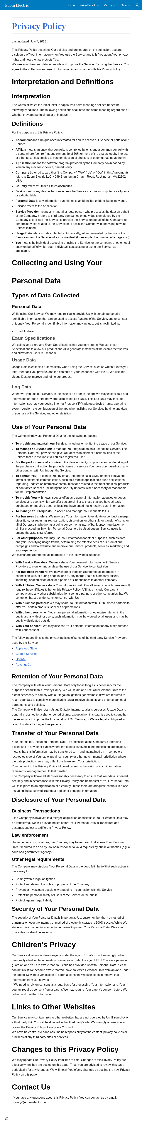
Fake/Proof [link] (87, 5)
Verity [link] (108, 5)
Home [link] (71, 5)
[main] (70, 26)
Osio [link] (124, 5)
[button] (137, 5)
